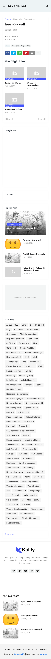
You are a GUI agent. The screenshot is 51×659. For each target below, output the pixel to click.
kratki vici (30, 366)
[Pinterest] (26, 53)
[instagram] (31, 571)
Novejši (9, 119)
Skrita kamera (12, 435)
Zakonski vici (12, 518)
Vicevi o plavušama (15, 486)
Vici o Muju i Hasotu (30, 500)
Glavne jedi (11, 348)
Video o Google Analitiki (16, 509)
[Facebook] (7, 53)
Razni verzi (29, 421)
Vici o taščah (12, 504)
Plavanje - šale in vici (32, 240)
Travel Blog (28, 467)
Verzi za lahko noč (35, 472)
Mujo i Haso (11, 380)
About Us (17, 649)
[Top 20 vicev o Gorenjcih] (13, 258)
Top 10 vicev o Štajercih (31, 601)
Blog (8, 329)
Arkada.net (16, 6)
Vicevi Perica (33, 486)
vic (7, 477)
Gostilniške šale (13, 352)
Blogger (43, 654)
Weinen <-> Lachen (13, 109)
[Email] (32, 53)
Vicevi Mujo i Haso (30, 481)
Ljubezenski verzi (14, 371)
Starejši (41, 119)
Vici (8, 490)
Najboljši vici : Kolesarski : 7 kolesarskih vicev (34, 269)
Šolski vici (10, 463)
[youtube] (25, 571)
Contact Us (28, 649)
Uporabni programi (14, 472)
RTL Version (41, 649)
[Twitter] (13, 53)
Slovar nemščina (13, 440)
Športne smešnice (27, 463)
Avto (24, 325)
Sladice (26, 435)
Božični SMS (32, 329)
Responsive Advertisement (25, 297)
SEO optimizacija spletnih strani (20, 431)
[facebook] (13, 571)
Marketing (10, 375)
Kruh (40, 366)
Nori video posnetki (34, 403)
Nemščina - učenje (35, 398)
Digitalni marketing (28, 334)
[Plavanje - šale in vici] (13, 244)
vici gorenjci (35, 490)
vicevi (27, 477)
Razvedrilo (23, 426)
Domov (8, 19)
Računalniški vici (33, 417)
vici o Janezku (30, 495)
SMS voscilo (36, 454)
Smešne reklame (32, 440)
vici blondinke (19, 490)
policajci (10, 412)
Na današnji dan (13, 385)
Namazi (28, 385)
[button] (3, 6)
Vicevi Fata (39, 477)
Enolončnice (24, 343)
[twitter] (19, 571)
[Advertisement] (25, 159)
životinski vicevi (13, 523)
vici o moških (12, 500)
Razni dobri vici (13, 421)
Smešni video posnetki (32, 444)
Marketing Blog (26, 375)
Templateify (19, 654)
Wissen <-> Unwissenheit (32, 84)
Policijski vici (23, 412)
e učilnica (10, 343)
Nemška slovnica (13, 403)
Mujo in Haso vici (28, 380)
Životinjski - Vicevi (30, 518)
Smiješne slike (12, 449)
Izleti (35, 357)
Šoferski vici (28, 458)
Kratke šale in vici (14, 366)
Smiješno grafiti (29, 449)
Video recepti (37, 509)
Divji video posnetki (15, 338)
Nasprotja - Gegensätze (24, 19)
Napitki (38, 385)
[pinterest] (37, 571)
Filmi (35, 343)
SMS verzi (22, 454)
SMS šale (10, 454)
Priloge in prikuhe (14, 417)
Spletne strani (12, 458)
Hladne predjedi (13, 357)
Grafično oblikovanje (33, 352)
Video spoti (11, 513)
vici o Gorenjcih (13, 495)
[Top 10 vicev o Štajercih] (11, 605)
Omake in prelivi (13, 408)
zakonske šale (26, 513)
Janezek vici (12, 362)
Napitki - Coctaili (13, 389)
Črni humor (11, 334)
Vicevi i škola (12, 481)
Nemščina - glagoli (14, 398)
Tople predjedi (12, 467)
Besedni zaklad (37, 325)
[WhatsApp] (19, 53)
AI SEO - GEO (12, 325)
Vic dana (17, 477)
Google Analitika (27, 348)
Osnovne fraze (31, 408)
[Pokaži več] (38, 53)
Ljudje (28, 371)
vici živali (26, 504)
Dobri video (33, 338)
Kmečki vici (35, 362)
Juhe (23, 362)
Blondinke (18, 329)
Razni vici (10, 426)
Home (7, 649)
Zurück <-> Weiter (13, 83)
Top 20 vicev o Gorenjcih (34, 254)
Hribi (26, 357)
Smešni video (12, 444)
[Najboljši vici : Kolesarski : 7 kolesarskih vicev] (13, 272)
